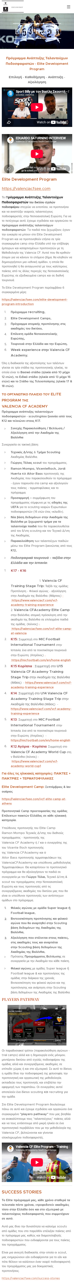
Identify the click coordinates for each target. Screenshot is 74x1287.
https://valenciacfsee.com (26, 188)
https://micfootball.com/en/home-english (40, 740)
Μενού (68, 6)
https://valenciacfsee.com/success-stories (31, 1278)
